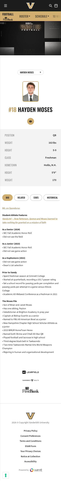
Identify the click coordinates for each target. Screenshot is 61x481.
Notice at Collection (30, 456)
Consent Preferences (30, 436)
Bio (7, 197)
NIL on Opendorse (11, 208)
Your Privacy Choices (30, 451)
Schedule (41, 16)
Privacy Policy (30, 430)
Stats (36, 197)
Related (21, 197)
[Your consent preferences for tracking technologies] (6, 475)
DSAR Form (30, 446)
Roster (23, 16)
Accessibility (30, 461)
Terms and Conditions (30, 441)
